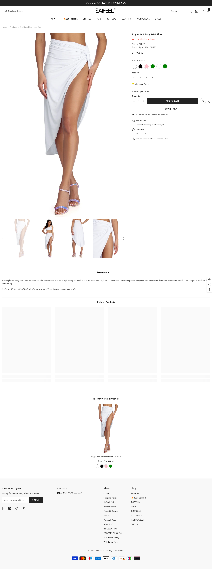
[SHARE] (208, 101)
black (102, 466)
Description (103, 272)
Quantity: (136, 96)
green (110, 466)
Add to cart (172, 101)
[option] (63, 125)
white (97, 466)
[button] (2, 238)
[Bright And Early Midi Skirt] (106, 428)
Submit (35, 500)
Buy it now (171, 109)
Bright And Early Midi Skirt (106, 456)
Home (4, 27)
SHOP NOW (120, 2)
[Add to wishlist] (203, 101)
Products (13, 27)
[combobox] (179, 11)
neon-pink (106, 466)
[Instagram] (9, 508)
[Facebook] (2, 508)
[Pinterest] (16, 508)
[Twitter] (23, 508)
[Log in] (196, 11)
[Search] (181, 11)
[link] (26, 376)
